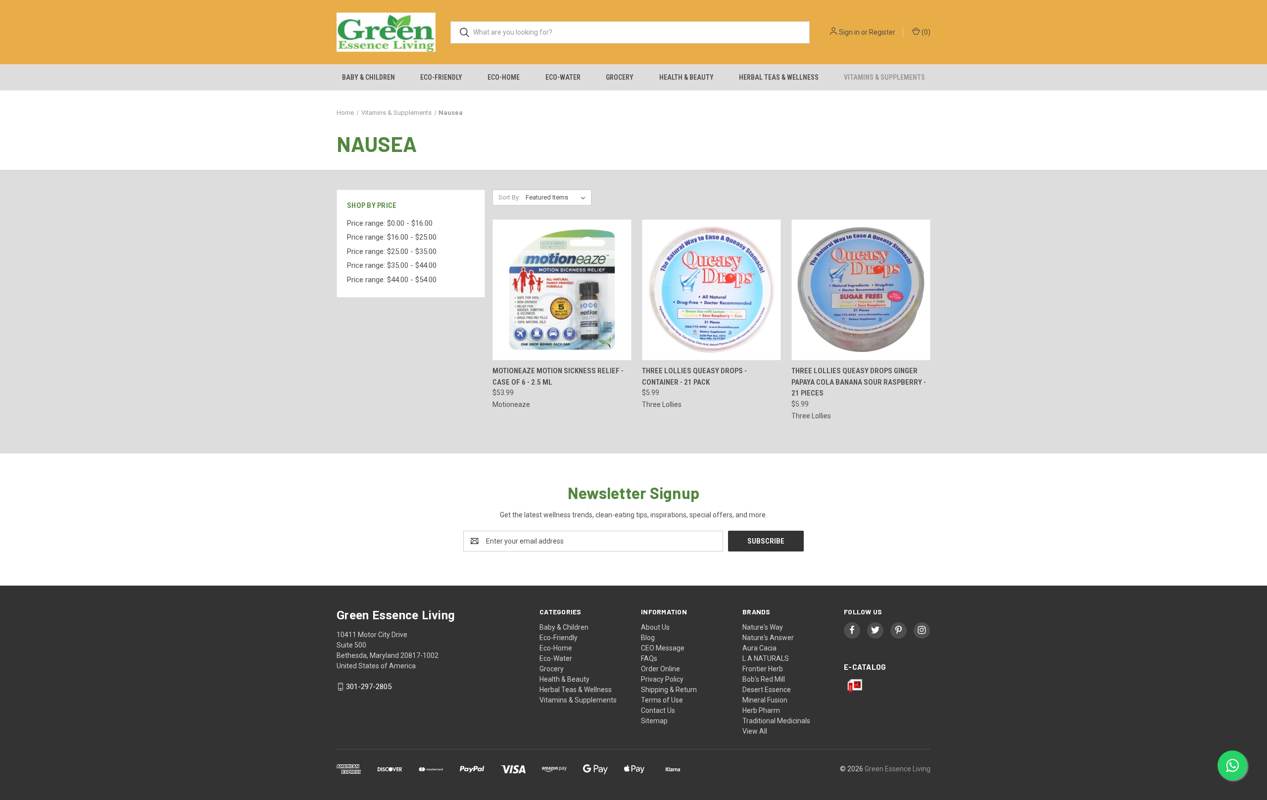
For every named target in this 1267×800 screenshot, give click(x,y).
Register (882, 32)
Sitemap (654, 721)
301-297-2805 (368, 686)
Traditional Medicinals (776, 721)
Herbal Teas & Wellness (779, 77)
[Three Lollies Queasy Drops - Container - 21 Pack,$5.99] (711, 289)
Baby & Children (368, 77)
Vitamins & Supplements (884, 77)
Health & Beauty (686, 77)
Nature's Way (762, 627)
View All (754, 731)
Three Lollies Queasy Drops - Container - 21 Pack (694, 376)
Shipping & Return (669, 690)
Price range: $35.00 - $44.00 (392, 265)
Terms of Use (662, 700)
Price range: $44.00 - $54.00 (392, 279)
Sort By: (509, 197)
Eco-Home (503, 77)
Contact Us (658, 710)
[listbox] (557, 197)
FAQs (649, 658)
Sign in (849, 32)
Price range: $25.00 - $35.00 (392, 251)
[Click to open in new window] (852, 630)
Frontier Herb (762, 669)
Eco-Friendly (441, 77)
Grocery (620, 77)
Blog (648, 638)
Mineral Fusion (764, 700)
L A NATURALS (765, 658)
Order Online (660, 669)
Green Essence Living (897, 769)
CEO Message (662, 648)
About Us (655, 627)
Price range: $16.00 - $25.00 (392, 237)
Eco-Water (563, 77)
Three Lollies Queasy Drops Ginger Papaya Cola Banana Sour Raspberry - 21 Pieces (858, 382)
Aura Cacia (759, 648)
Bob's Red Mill (763, 679)
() (925, 32)
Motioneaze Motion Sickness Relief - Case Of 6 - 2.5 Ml (558, 376)
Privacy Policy (662, 679)
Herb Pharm (761, 710)
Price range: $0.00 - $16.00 (390, 223)
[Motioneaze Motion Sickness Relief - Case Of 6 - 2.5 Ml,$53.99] (562, 289)
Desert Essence (766, 690)
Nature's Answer (768, 638)
